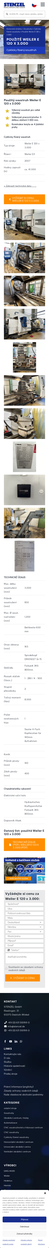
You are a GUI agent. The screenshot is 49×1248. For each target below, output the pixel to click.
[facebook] (5, 1041)
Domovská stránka (14, 29)
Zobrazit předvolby (24, 1234)
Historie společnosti (14, 1065)
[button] (45, 1193)
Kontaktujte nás (12, 1054)
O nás (7, 1058)
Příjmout (24, 1219)
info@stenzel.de (16, 1026)
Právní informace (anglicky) (18, 1086)
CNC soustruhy (11, 1132)
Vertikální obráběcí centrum (17, 1151)
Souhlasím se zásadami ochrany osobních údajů (25, 969)
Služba (7, 1061)
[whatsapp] (21, 1041)
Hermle (7, 1185)
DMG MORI (9, 1171)
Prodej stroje (10, 1073)
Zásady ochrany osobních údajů (21, 1090)
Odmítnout (24, 1226)
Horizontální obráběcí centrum (18, 1142)
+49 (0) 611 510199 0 (18, 1030)
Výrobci (8, 1069)
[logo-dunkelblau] (14, 3)
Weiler (7, 1175)
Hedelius (8, 1180)
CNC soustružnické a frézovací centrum (23, 1127)
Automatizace (10, 1122)
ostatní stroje (10, 1108)
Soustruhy (28, 29)
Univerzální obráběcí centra (17, 1146)
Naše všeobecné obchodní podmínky (23, 1094)
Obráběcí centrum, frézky (16, 1118)
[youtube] (10, 1041)
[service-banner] (24, 858)
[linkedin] (16, 1041)
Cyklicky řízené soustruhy (16, 1137)
